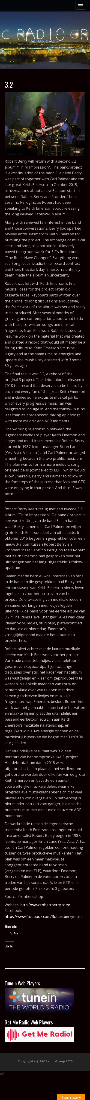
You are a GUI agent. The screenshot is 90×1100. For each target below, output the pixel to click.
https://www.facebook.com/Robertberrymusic (44, 916)
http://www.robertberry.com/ (45, 904)
